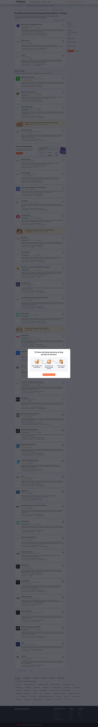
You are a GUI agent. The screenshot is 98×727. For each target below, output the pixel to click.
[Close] (69, 350)
